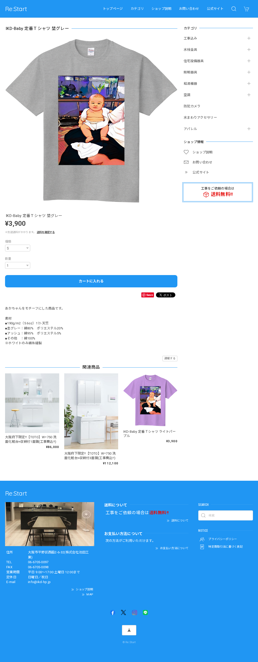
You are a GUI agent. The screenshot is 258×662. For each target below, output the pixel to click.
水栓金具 (190, 50)
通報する (170, 358)
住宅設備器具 (194, 61)
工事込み (190, 38)
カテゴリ (137, 9)
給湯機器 (190, 83)
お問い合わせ (189, 9)
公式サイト (215, 9)
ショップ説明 (161, 9)
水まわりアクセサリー (200, 117)
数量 (8, 258)
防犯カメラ (192, 106)
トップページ (113, 9)
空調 (187, 95)
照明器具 (190, 72)
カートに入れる (91, 281)
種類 (8, 241)
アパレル (190, 129)
